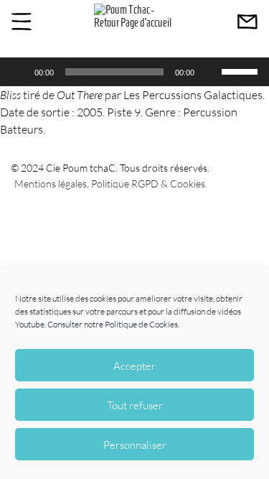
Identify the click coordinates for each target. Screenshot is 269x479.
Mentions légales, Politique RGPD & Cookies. (110, 183)
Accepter (134, 365)
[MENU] (21, 21)
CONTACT (247, 21)
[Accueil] (134, 23)
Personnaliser (134, 444)
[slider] (242, 70)
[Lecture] (18, 72)
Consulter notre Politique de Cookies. (113, 324)
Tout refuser (135, 405)
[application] (134, 71)
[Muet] (210, 72)
